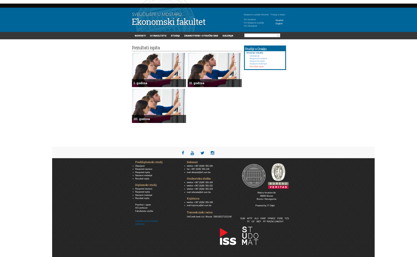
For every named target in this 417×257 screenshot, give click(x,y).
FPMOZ (271, 218)
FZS (287, 218)
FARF (263, 218)
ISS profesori (141, 208)
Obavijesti (254, 55)
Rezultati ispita (257, 66)
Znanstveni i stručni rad (201, 35)
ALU (256, 218)
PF (264, 221)
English (279, 23)
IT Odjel (271, 205)
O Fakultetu (158, 35)
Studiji (175, 35)
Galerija (228, 35)
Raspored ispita (257, 61)
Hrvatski (279, 20)
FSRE (280, 218)
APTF (249, 218)
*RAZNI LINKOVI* (275, 221)
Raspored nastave (258, 58)
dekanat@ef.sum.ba (200, 172)
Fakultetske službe (144, 211)
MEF (259, 221)
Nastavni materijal (258, 63)
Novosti (140, 35)
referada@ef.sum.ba (201, 192)
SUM (242, 218)
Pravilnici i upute (143, 205)
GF (253, 221)
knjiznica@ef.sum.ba (201, 205)
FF (248, 221)
